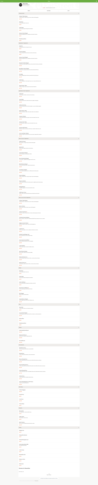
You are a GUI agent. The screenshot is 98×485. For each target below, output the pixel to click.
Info (69, 10)
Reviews (48, 10)
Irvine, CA (24, 480)
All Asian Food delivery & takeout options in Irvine (49, 478)
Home (20, 480)
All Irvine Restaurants (30, 480)
